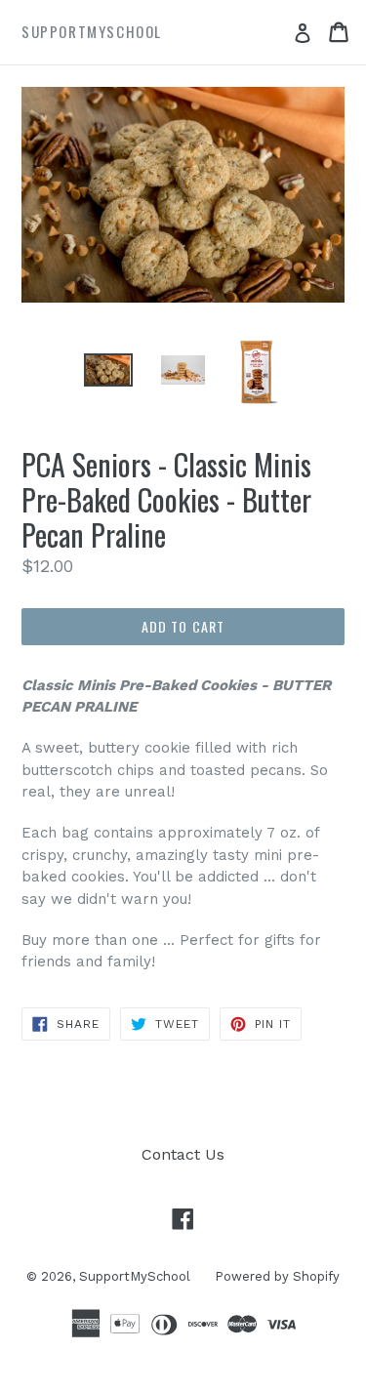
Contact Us (183, 1154)
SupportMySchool (134, 1276)
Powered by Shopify (277, 1276)
